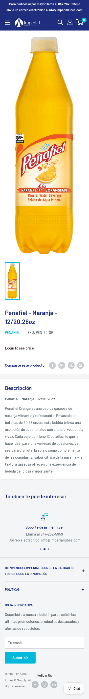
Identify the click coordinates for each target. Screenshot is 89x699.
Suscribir (20, 657)
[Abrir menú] (7, 23)
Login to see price (19, 348)
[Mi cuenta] (69, 22)
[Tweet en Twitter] (71, 365)
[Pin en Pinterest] (61, 365)
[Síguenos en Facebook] (35, 684)
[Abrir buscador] (60, 22)
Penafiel (12, 332)
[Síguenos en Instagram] (44, 684)
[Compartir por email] (80, 365)
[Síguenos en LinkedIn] (53, 684)
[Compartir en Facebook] (52, 365)
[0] (80, 22)
